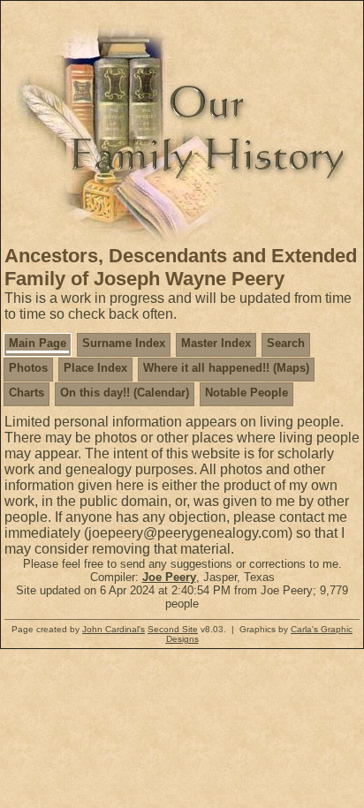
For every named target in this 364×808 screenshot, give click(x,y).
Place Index (95, 367)
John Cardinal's (113, 629)
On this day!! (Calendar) (124, 392)
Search (286, 343)
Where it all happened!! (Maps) (226, 367)
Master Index (216, 343)
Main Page (37, 343)
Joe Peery (169, 577)
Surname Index (123, 343)
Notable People (246, 392)
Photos (28, 367)
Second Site (173, 629)
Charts (26, 392)
